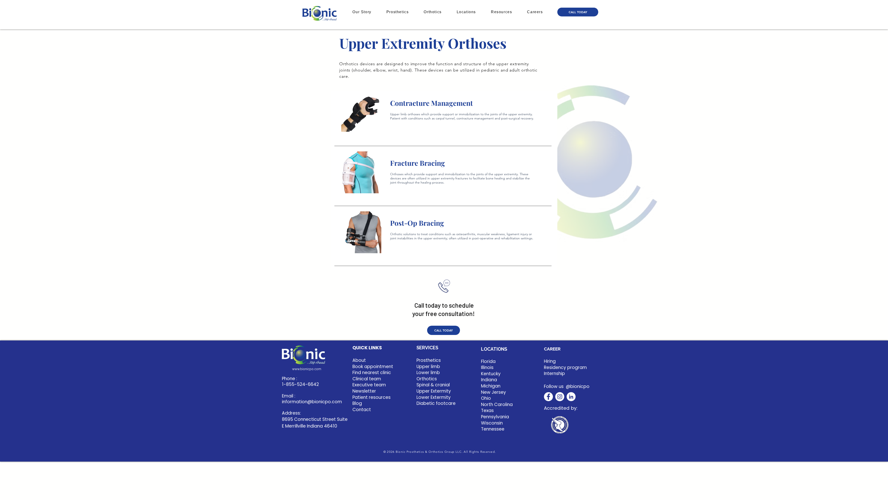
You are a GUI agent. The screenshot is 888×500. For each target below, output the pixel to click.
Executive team (369, 385)
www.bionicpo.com (306, 369)
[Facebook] (548, 396)
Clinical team (366, 379)
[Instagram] (559, 396)
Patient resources (371, 397)
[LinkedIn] (571, 396)
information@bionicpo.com (312, 402)
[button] (362, 12)
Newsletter (364, 391)
